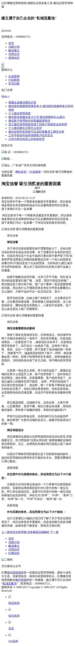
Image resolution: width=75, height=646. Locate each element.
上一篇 (25, 532)
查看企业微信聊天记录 (22, 102)
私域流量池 (10, 583)
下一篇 (54, 532)
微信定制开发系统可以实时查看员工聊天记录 (36, 131)
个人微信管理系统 (19, 113)
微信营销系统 (15, 572)
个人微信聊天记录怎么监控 (25, 128)
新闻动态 (14, 57)
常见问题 (14, 83)
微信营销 (21, 579)
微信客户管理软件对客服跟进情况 (29, 120)
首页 (11, 43)
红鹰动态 (14, 553)
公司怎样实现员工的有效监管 (26, 139)
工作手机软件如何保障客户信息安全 (30, 135)
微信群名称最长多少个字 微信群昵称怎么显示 (36, 117)
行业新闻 (14, 79)
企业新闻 (14, 76)
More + (5, 96)
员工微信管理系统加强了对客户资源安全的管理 (37, 124)
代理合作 (14, 54)
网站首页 (21, 171)
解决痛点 (14, 50)
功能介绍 (14, 46)
